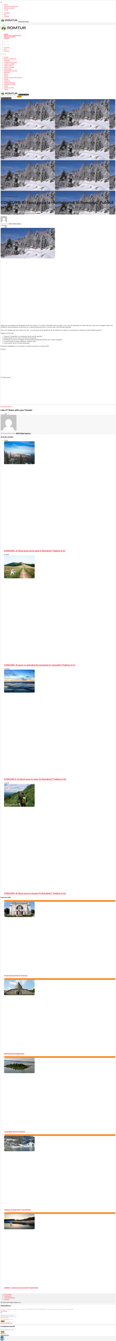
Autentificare (5, 1335)
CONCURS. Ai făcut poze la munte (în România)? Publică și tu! (35, 893)
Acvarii (6, 57)
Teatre (6, 89)
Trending (7, 13)
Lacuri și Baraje (9, 67)
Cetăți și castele (9, 64)
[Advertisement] (52, 363)
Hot (5, 14)
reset (2, 1331)
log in (2, 1321)
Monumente (8, 69)
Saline (6, 86)
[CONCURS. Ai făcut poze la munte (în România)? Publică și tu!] (59, 837)
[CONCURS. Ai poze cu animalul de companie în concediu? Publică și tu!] (59, 608)
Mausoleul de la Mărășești (14, 1054)
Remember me (7, 1319)
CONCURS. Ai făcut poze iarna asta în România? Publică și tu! (34, 551)
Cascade (7, 60)
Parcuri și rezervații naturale (13, 77)
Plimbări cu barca (9, 84)
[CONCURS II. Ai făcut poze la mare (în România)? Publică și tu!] (59, 723)
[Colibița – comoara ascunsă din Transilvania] (59, 1249)
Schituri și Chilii (9, 87)
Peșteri (6, 79)
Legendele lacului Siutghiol (14, 1132)
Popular (6, 16)
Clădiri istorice (8, 65)
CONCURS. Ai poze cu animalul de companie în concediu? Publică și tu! (39, 665)
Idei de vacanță (9, 8)
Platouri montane (9, 82)
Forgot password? (6, 1323)
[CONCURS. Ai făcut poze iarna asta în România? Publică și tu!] (59, 494)
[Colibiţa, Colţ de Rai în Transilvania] (59, 1171)
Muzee (6, 76)
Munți (6, 74)
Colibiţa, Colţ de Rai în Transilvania (17, 1210)
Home (6, 4)
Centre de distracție (10, 62)
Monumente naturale (10, 70)
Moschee (7, 72)
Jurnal (6, 10)
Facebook (4, 1311)
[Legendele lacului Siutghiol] (59, 1093)
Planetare (7, 81)
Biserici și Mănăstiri (10, 59)
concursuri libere (6, 406)
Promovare (7, 1296)
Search (19, 96)
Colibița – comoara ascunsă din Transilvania (21, 1288)
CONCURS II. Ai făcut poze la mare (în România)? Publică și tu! (35, 779)
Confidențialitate (9, 1297)
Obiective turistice (11, 6)
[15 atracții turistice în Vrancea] (59, 937)
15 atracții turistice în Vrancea (15, 976)
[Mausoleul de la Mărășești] (59, 1015)
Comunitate (8, 1294)
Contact (6, 1299)
